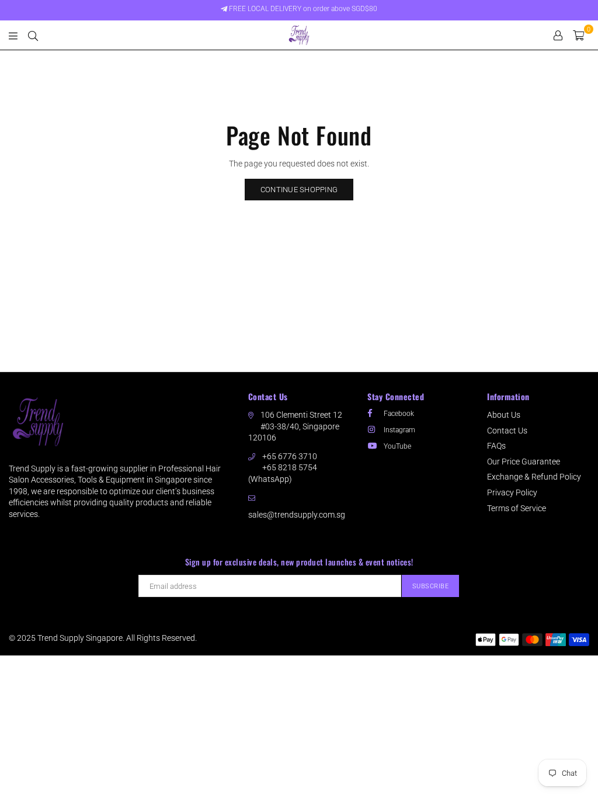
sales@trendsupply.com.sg (296, 514)
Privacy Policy (512, 492)
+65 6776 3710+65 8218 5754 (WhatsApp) (282, 468)
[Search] (33, 35)
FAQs (496, 445)
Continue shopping (299, 189)
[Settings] (558, 35)
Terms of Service (516, 508)
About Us (503, 414)
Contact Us (507, 430)
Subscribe (430, 586)
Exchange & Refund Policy (534, 476)
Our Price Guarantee (523, 461)
